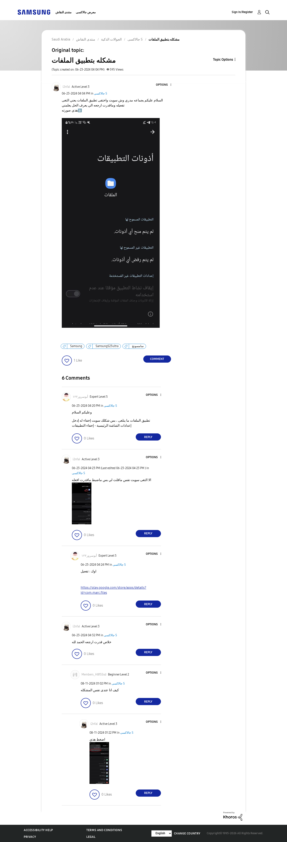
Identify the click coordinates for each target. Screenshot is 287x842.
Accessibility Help (38, 830)
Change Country (187, 833)
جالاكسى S (100, 93)
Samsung (76, 346)
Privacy (30, 837)
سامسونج (138, 346)
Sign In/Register (242, 12)
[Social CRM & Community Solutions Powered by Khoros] (232, 816)
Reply (148, 437)
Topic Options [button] (223, 60)
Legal (90, 837)
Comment (157, 359)
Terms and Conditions (104, 830)
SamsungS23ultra (107, 346)
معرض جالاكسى (86, 12)
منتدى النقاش (63, 12)
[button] (163, 85)
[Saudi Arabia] (33, 12)
